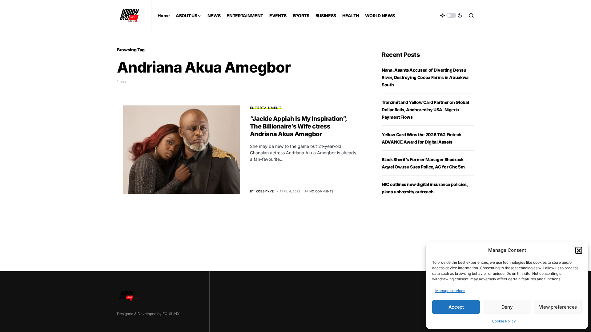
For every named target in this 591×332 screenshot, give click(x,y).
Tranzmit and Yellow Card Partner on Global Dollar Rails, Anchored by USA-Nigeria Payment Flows (425, 110)
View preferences (558, 307)
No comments (321, 191)
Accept (456, 307)
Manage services (450, 290)
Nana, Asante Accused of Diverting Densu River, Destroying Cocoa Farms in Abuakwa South (425, 77)
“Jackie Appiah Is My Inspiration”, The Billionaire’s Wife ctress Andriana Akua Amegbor (298, 126)
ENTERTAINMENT (266, 107)
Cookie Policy (504, 321)
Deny (507, 307)
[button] (579, 250)
